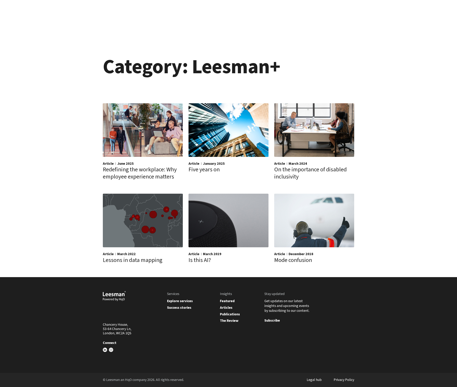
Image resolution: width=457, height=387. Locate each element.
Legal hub (314, 379)
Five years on (204, 169)
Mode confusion (293, 260)
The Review (229, 320)
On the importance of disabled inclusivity (310, 173)
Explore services (180, 301)
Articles (226, 307)
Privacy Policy (344, 379)
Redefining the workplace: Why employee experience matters (140, 173)
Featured (227, 301)
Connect (109, 342)
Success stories (179, 307)
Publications (230, 314)
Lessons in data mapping (132, 260)
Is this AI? (200, 260)
